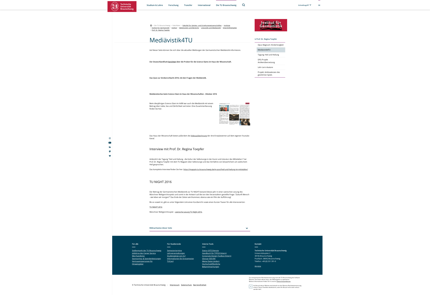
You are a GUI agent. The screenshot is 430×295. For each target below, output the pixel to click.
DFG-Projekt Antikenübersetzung (266, 61)
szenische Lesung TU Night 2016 (188, 212)
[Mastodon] (110, 151)
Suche (243, 5)
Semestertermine (174, 250)
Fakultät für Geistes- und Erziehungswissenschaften (202, 25)
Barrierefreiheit (199, 285)
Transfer (188, 5)
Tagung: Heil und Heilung (268, 54)
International (204, 5)
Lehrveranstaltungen (176, 253)
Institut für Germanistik (160, 28)
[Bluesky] (110, 156)
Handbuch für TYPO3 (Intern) (214, 253)
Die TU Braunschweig (226, 5)
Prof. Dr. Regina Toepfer (161, 30)
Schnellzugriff (303, 5)
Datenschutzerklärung (283, 281)
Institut (174, 28)
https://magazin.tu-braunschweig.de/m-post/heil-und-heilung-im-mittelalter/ (215, 169)
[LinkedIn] (110, 147)
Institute (227, 25)
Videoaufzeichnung (199, 136)
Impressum (175, 285)
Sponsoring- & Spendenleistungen (146, 258)
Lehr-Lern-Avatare (265, 67)
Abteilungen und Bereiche (189, 28)
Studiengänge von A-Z (176, 256)
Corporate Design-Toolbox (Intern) (216, 256)
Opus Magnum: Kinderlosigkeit (271, 45)
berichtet (172, 62)
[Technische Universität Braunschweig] (122, 6)
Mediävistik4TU (264, 50)
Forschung (173, 5)
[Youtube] (110, 143)
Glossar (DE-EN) (208, 258)
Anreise (258, 266)
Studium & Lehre (155, 5)
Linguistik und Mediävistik (211, 28)
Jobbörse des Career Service (144, 253)
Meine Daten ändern (210, 261)
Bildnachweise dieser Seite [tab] (160, 228)
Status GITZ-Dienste (210, 250)
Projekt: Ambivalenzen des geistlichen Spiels (269, 73)
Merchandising (138, 256)
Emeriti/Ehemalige (230, 28)
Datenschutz (186, 285)
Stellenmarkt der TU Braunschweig (146, 250)
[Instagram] (110, 138)
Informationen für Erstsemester (180, 258)
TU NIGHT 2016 (155, 207)
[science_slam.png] (234, 114)
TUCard (170, 261)
